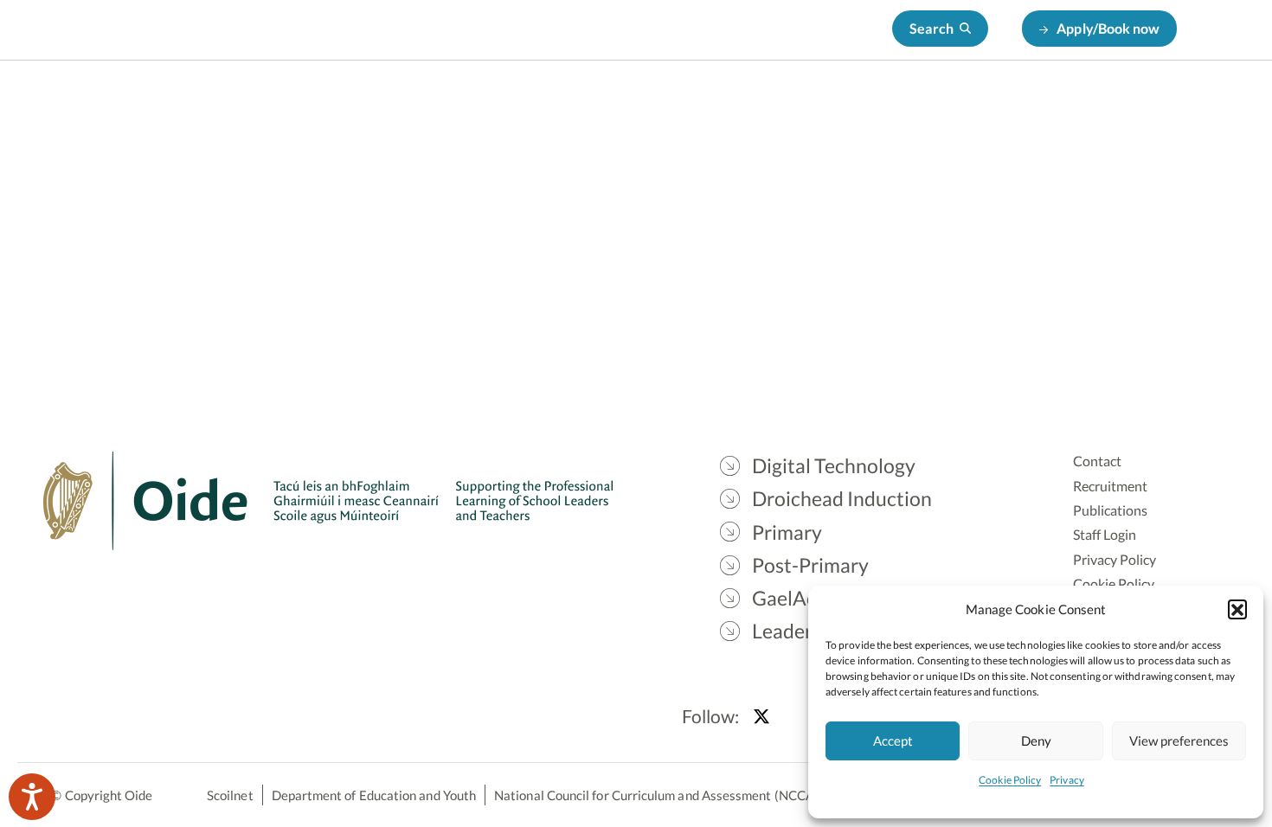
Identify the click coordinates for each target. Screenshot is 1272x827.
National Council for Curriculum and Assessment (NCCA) (656, 795)
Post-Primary (824, 104)
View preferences (1179, 740)
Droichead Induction (597, 104)
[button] (1237, 609)
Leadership (1040, 104)
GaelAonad (936, 104)
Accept (893, 740)
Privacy (1067, 779)
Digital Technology (440, 104)
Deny (1036, 740)
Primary (721, 104)
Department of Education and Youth (374, 795)
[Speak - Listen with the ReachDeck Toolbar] (32, 796)
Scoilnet (230, 795)
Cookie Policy (1010, 779)
